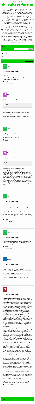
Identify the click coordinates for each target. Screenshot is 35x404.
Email (6, 384)
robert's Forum (7, 53)
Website (6, 81)
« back (3, 399)
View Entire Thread (29, 61)
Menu (5, 46)
